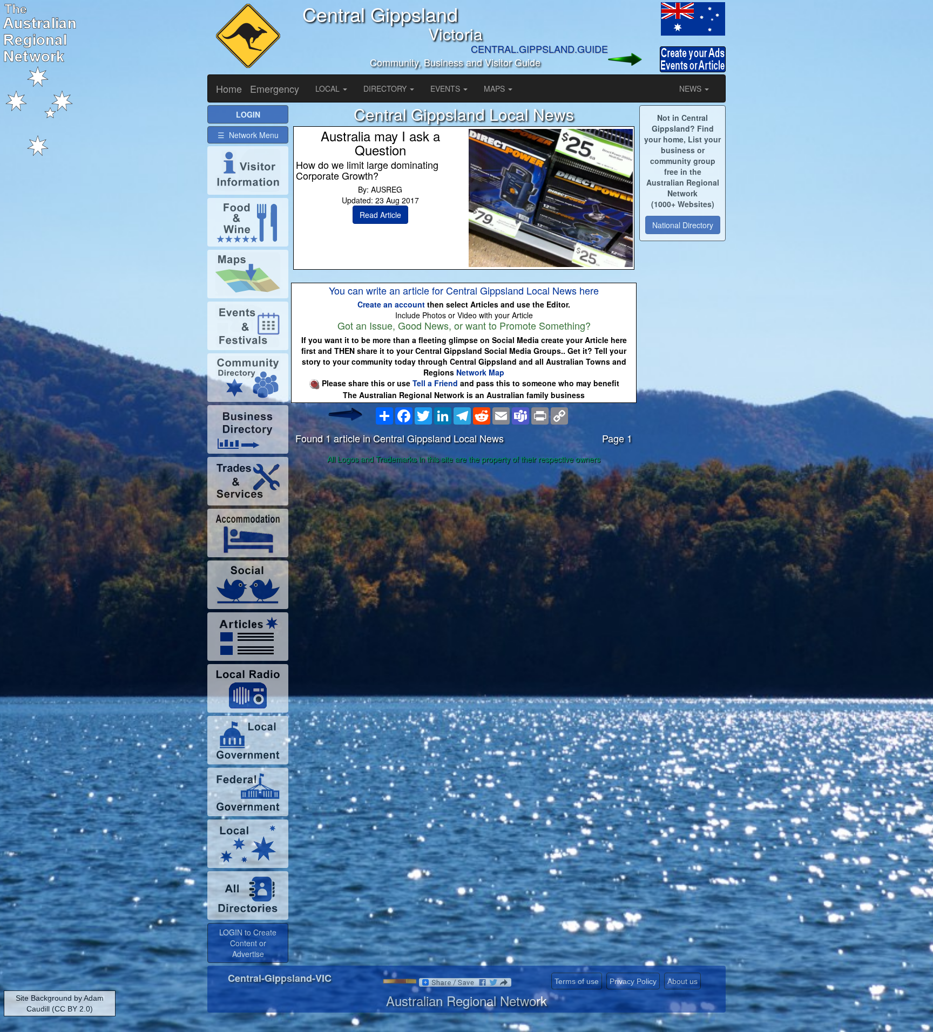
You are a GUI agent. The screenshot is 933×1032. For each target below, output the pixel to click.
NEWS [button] (691, 88)
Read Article (380, 214)
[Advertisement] (464, 552)
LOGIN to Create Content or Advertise (247, 943)
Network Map (480, 372)
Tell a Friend (435, 383)
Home (229, 88)
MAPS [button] (495, 88)
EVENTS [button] (446, 88)
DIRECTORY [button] (386, 88)
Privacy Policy (633, 981)
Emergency (274, 88)
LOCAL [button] (328, 88)
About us (682, 981)
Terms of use (577, 981)
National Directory (682, 225)
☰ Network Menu (248, 134)
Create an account (391, 304)
